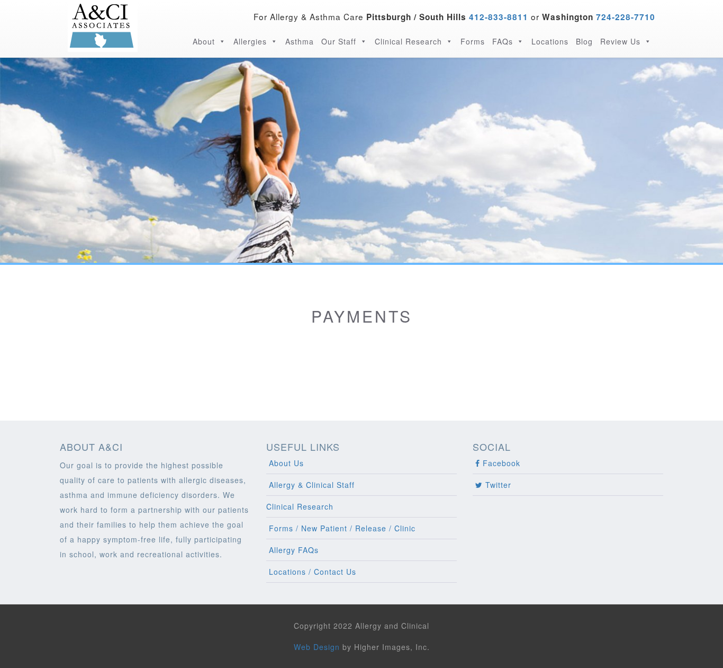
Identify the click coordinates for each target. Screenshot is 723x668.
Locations (549, 41)
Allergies (250, 41)
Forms (472, 41)
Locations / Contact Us (311, 571)
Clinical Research (408, 41)
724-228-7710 (624, 17)
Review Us (620, 41)
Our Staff (338, 41)
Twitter (497, 484)
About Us (285, 463)
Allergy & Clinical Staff (310, 484)
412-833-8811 (498, 17)
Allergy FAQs (292, 550)
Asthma (299, 41)
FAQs (502, 41)
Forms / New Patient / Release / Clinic (340, 528)
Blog (584, 41)
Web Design (317, 647)
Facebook (500, 463)
